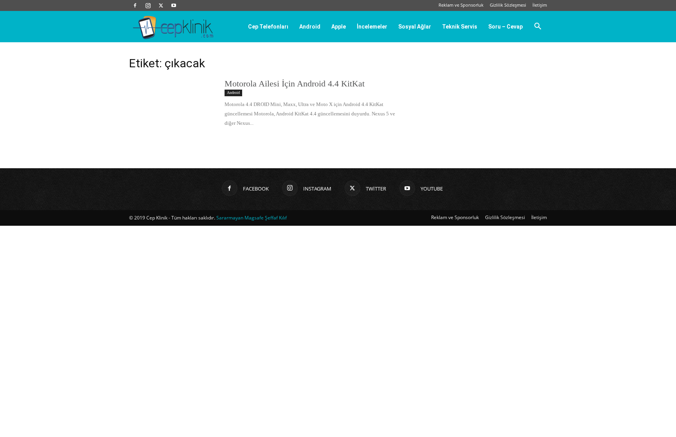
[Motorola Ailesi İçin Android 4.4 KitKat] (171, 107)
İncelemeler (372, 26)
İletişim (539, 5)
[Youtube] (174, 5)
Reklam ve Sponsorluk (461, 5)
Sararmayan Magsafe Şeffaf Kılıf (251, 217)
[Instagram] (148, 5)
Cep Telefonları (268, 26)
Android (309, 26)
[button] (537, 27)
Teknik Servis (459, 26)
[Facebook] (135, 5)
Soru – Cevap (505, 26)
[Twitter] (161, 5)
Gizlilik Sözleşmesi (508, 5)
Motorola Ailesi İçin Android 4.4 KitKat (295, 83)
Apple (338, 26)
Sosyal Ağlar (414, 26)
